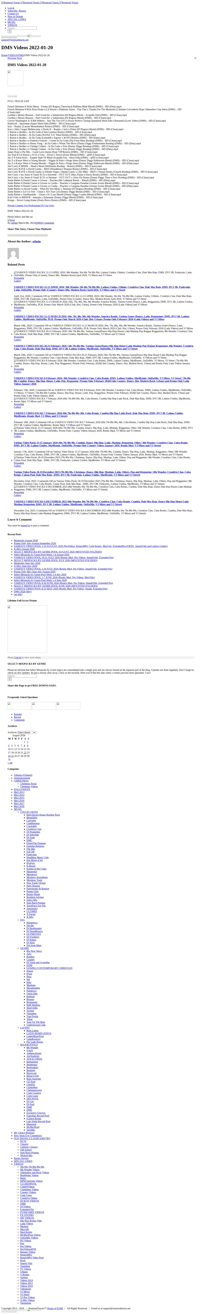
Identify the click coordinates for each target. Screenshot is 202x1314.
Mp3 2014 (19, 795)
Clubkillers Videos (29, 1189)
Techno (30, 1010)
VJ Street (24, 1294)
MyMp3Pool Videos (30, 1235)
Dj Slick (31, 942)
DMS (38, 223)
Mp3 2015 (19, 797)
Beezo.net (31, 1073)
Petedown (31, 990)
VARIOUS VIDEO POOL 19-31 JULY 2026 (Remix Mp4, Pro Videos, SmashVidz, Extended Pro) (64, 557)
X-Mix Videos (27, 1300)
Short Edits (32, 1008)
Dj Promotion (33, 832)
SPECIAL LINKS (23, 1161)
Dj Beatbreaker (34, 928)
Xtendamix (25, 1303)
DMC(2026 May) (23, 591)
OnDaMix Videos (29, 1237)
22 (25, 752)
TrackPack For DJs (36, 905)
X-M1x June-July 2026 (25, 566)
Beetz (23, 1178)
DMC (29, 840)
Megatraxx (32, 874)
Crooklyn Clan (34, 829)
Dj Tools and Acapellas (38, 962)
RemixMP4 (26, 1254)
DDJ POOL (33, 1098)
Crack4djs (32, 826)
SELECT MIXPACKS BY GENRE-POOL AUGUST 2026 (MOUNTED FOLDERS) (58, 551)
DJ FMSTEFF (34, 934)
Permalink (19, 278)
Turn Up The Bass (36, 1022)
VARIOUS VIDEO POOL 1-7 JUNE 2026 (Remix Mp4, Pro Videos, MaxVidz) (54, 577)
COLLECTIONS (29, 812)
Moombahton (33, 988)
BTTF (23, 1141)
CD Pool (31, 1081)
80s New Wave (34, 951)
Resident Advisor (35, 897)
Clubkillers (32, 1087)
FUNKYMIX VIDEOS (32, 1212)
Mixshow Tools (34, 880)
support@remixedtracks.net (15, 39)
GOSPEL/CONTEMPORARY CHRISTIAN (49, 968)
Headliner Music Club (38, 857)
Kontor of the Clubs (36, 868)
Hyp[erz (31, 863)
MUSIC (18, 809)
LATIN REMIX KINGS (39, 1033)
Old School (26, 1149)
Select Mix (32, 900)
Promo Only (33, 891)
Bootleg (30, 956)
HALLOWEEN (22, 789)
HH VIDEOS (27, 1218)
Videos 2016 (26, 1286)
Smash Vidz (26, 1263)
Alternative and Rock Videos (34, 1172)
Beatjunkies (32, 1067)
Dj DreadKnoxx (35, 931)
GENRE (24, 948)
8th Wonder (32, 1047)
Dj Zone (31, 837)
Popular (18, 714)
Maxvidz (24, 1229)
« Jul (10, 762)
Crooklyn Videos (28, 1198)
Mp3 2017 (19, 803)
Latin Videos (26, 1223)
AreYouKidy (33, 1056)
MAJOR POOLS (29, 1044)
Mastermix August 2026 (26, 540)
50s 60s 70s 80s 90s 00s (32, 1166)
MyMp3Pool (33, 1127)
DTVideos (25, 1206)
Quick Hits (32, 993)
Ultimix (24, 1271)
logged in (25, 525)
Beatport (31, 1070)
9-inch (30, 1050)
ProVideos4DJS (28, 1249)
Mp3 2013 (19, 792)
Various (24, 1277)
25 (12, 756)
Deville (30, 925)
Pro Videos (25, 1246)
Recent (17, 717)
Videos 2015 (26, 1283)
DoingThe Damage (36, 843)
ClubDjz (31, 1084)
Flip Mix (31, 849)
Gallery (17, 281)
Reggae (30, 999)
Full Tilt (30, 851)
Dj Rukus (31, 939)
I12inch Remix (34, 1118)
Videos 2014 (26, 1280)
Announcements (22, 778)
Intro (29, 982)
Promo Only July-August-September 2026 (35, 543)
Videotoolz (25, 1289)
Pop (22, 1243)
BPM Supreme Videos (31, 1181)
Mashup (24, 1226)
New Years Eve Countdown (28, 1135)
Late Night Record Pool (38, 1121)
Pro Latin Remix (35, 1042)
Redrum (31, 996)
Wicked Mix (26, 1155)
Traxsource (32, 908)
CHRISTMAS (21, 780)
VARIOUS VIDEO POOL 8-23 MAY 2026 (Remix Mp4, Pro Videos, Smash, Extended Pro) (60, 588)
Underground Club (36, 1025)
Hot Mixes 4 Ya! (35, 860)
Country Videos (28, 1192)
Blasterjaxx (32, 922)
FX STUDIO (27, 1215)
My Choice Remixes (24, 1132)
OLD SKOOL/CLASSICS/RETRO (32, 1138)
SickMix (31, 1130)
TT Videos (25, 1269)
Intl (28, 979)
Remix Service (21, 1158)
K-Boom (31, 866)
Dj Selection (33, 834)
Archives (12, 732)
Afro (29, 954)
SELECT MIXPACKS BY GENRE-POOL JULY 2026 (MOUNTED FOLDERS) (55, 560)
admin (14, 223)
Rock (23, 1260)
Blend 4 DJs (33, 1076)
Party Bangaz (33, 885)
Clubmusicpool (34, 1090)
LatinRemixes (33, 1039)
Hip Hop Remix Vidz (31, 1220)
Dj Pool (30, 1104)
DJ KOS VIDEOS (29, 1201)
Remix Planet (33, 894)
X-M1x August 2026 (24, 549)
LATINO (25, 1027)
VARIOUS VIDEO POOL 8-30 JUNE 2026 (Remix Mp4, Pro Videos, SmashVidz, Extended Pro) (63, 583)
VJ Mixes (25, 1291)
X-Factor (31, 914)
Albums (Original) (23, 775)
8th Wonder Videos (29, 1169)
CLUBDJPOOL (28, 1183)
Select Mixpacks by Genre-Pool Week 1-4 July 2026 (40, 574)
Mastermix (32, 871)
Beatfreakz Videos (29, 1175)
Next (19, 58)
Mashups (31, 985)
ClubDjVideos (27, 1186)
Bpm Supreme (34, 1078)
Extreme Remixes (35, 846)
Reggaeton (32, 1002)
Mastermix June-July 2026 (27, 563)
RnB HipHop (33, 1005)
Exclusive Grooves (36, 1113)
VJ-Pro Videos (27, 1297)
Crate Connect (34, 1093)
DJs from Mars (34, 945)
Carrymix (31, 820)
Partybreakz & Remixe (38, 888)
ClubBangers (33, 823)
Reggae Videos (27, 1252)
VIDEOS (18, 1164)
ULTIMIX (32, 911)
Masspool (31, 1124)
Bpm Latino (33, 1030)
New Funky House (36, 883)
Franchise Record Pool (38, 1115)
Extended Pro (27, 1209)
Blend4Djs (32, 817)
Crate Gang (32, 1096)
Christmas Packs (28, 783)
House (30, 971)
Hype (29, 973)
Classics (24, 1144)
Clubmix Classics (29, 1147)
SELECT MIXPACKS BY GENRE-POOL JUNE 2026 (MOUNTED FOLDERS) (56, 586)
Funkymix (32, 854)
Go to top (12, 96)
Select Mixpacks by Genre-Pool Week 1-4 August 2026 (41, 554)
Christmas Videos (29, 786)
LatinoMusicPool (35, 1036)
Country (31, 959)
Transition (31, 1013)
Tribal (29, 1019)
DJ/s (22, 920)
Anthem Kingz (34, 1053)
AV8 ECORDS (34, 1059)
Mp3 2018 (19, 806)
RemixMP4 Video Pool (32, 1257)
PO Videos (25, 1240)
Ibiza (29, 976)
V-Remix (24, 1274)
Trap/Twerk (32, 1016)
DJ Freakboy (33, 937)
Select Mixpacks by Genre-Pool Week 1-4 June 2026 (40, 580)
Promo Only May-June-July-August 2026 (34, 571)
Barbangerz (32, 1061)
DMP (29, 1107)
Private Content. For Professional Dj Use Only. (31, 205)
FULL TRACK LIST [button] (18, 101)
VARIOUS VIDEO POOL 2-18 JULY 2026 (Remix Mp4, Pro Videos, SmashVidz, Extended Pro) (63, 569)
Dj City (30, 1101)
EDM (29, 965)
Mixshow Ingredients (37, 877)
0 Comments (48, 223)
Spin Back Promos (36, 902)
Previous (12, 58)
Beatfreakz (32, 1064)
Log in (18, 657)
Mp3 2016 (19, 800)
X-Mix (30, 917)
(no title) (18, 594)
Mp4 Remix (26, 1232)
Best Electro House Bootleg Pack (43, 815)
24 (9, 756)
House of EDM (55, 1308)
